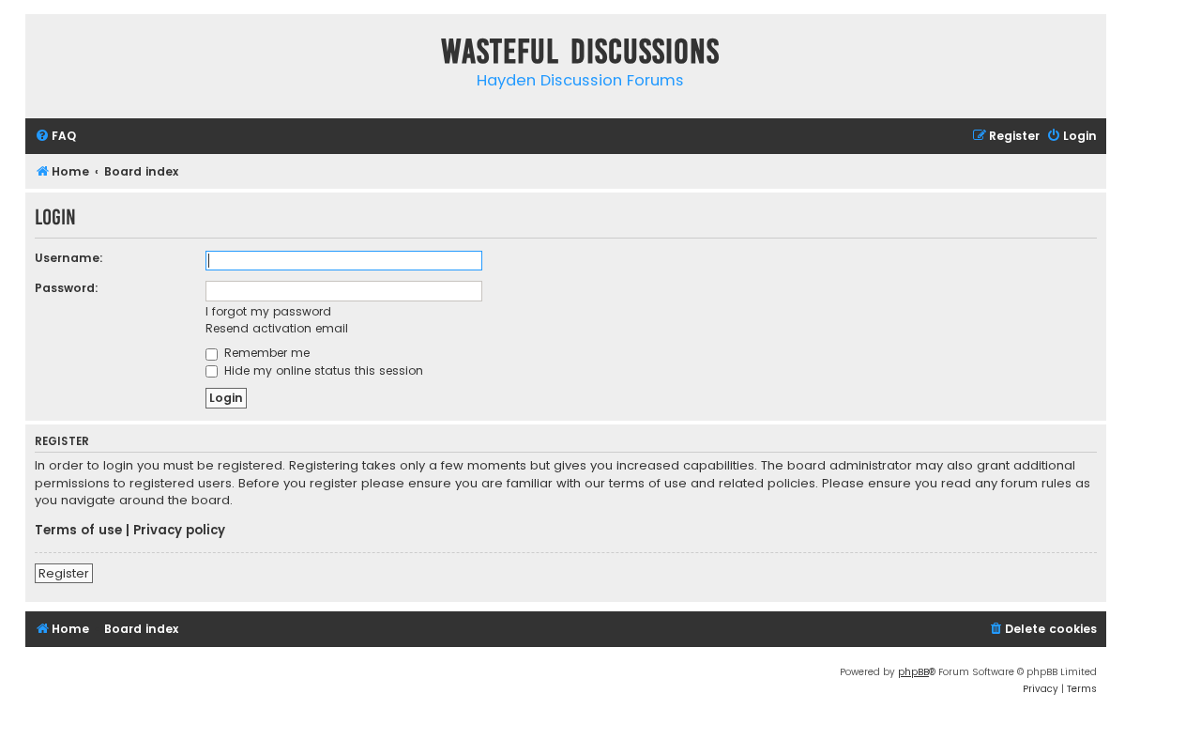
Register (63, 573)
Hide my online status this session (321, 370)
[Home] (44, 55)
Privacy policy (179, 530)
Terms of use (78, 530)
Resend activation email (276, 328)
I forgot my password (268, 311)
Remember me (265, 353)
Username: (69, 258)
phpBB (913, 672)
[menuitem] (55, 136)
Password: (67, 288)
